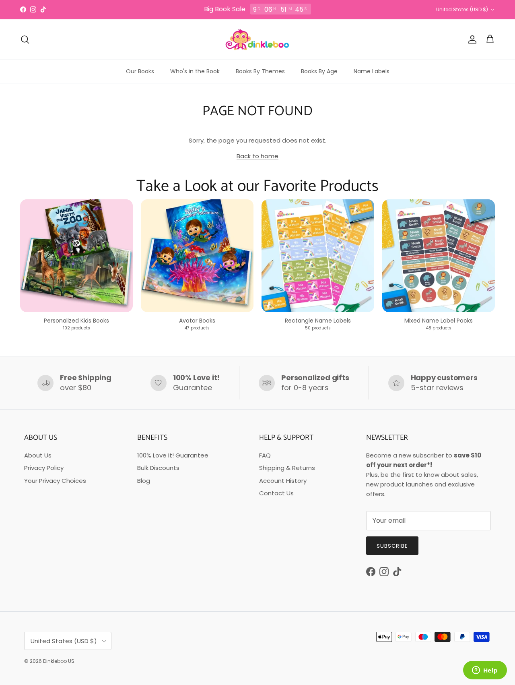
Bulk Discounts (158, 468)
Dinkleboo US (58, 661)
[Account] (470, 39)
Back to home (257, 156)
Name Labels (371, 71)
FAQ (265, 455)
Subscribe (392, 546)
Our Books (140, 71)
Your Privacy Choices (55, 480)
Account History (283, 480)
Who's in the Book (195, 71)
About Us (38, 455)
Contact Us (276, 493)
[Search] (25, 39)
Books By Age (319, 71)
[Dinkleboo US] (257, 39)
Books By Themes (260, 71)
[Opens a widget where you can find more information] (485, 671)
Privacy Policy (44, 468)
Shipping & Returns (287, 468)
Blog (143, 480)
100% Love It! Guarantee (172, 455)
